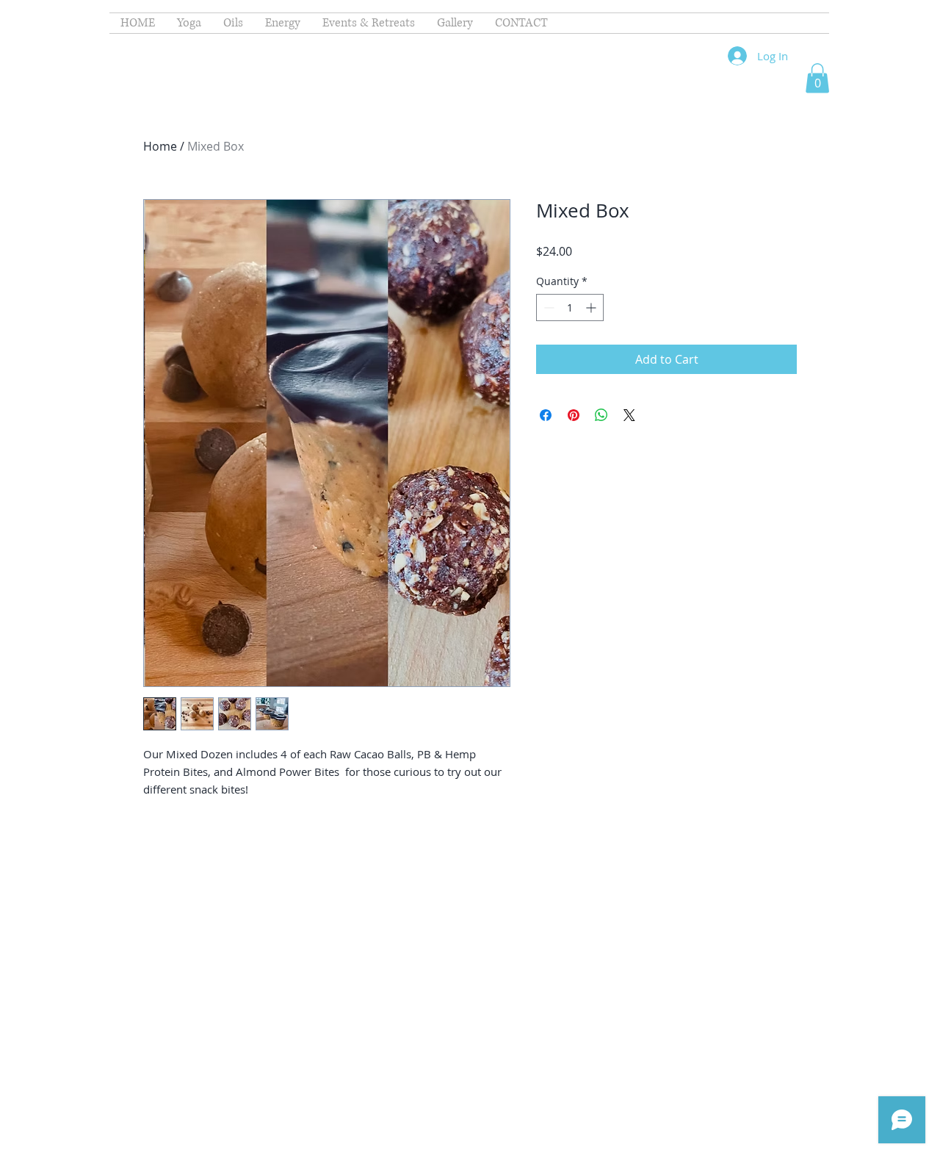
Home (160, 146)
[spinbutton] (570, 307)
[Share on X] (629, 415)
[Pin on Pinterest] (573, 415)
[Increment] (592, 307)
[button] (817, 78)
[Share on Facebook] (545, 415)
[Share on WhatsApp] (601, 415)
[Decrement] (547, 307)
